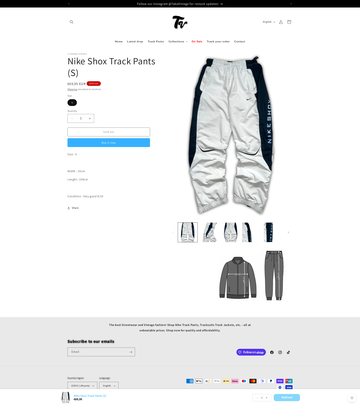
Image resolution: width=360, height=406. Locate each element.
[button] (72, 22)
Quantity (72, 111)
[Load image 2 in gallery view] (209, 232)
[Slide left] (173, 232)
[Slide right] (288, 232)
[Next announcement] (291, 3)
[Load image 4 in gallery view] (252, 232)
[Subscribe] (131, 352)
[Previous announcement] (69, 3)
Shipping (72, 89)
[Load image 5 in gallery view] (273, 232)
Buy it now (109, 142)
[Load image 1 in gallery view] (187, 232)
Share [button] (75, 207)
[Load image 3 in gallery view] (230, 232)
